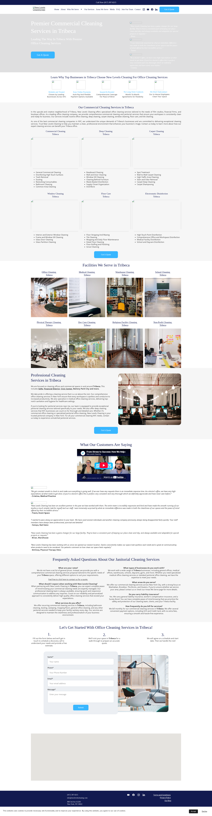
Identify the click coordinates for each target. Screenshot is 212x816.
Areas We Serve (102, 9)
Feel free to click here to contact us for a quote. (68, 579)
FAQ (118, 9)
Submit (81, 707)
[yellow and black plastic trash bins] (125, 297)
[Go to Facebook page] (153, 9)
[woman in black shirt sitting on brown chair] (49, 297)
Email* (50, 679)
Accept (193, 811)
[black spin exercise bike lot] (49, 348)
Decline (204, 811)
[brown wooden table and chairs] (163, 297)
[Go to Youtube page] (149, 9)
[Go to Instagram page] (145, 9)
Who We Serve (73, 9)
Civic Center (66, 388)
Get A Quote (169, 9)
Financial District (52, 388)
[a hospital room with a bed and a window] (87, 297)
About (63, 9)
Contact (138, 9)
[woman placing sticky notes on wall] (163, 348)
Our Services (89, 9)
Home (56, 9)
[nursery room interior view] (87, 348)
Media (112, 9)
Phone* (50, 668)
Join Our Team (127, 9)
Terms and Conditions (162, 795)
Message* (51, 689)
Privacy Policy (165, 798)
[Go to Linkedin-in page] (156, 9)
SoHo (40, 388)
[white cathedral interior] (125, 348)
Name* (50, 657)
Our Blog (168, 801)
